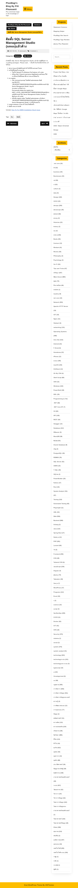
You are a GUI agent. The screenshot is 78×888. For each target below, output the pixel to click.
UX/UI (56, 201)
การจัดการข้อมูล (59, 693)
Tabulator (57, 579)
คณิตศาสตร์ (57, 718)
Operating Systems (60, 331)
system (56, 647)
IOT (55, 314)
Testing (56, 499)
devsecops (57, 209)
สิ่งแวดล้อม (57, 285)
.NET (55, 403)
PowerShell (57, 390)
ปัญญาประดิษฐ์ (58, 768)
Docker (56, 621)
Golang (56, 524)
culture (56, 188)
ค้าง (12, 117)
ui (54, 672)
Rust (55, 487)
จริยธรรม (57, 731)
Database (37, 25)
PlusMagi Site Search (61, 35)
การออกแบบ (58, 710)
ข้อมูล (55, 714)
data (55, 193)
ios (55, 230)
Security (56, 634)
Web (55, 516)
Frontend (57, 554)
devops (56, 205)
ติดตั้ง (18, 117)
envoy (56, 218)
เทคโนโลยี (57, 848)
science (56, 604)
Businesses (57, 176)
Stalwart (56, 323)
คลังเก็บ (56, 147)
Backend (56, 520)
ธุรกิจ (55, 747)
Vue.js (56, 583)
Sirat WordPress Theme (33, 885)
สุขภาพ (56, 831)
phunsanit (23, 51)
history (56, 226)
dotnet (56, 214)
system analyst (59, 651)
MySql (56, 440)
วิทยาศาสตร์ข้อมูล (59, 823)
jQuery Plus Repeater (61, 44)
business (57, 172)
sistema (56, 638)
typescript (57, 668)
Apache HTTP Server (61, 306)
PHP (55, 541)
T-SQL (56, 470)
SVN (55, 630)
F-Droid (56, 348)
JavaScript (57, 566)
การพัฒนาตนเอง (59, 705)
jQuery (56, 575)
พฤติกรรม (57, 773)
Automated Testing (60, 503)
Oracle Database (59, 445)
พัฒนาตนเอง (58, 277)
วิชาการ (56, 794)
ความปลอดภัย (58, 726)
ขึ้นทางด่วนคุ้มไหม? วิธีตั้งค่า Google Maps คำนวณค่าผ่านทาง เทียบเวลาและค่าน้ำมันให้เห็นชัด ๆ (61, 93)
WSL (55, 394)
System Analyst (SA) (61, 491)
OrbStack (57, 369)
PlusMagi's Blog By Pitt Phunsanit (12, 6)
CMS (55, 134)
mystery (56, 294)
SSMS (56, 466)
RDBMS (56, 457)
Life (55, 235)
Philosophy (57, 256)
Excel (55, 596)
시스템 (56, 865)
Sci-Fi (56, 264)
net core (56, 298)
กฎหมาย (56, 684)
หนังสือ (56, 835)
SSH (55, 381)
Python (56, 483)
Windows (57, 386)
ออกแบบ (56, 844)
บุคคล (55, 752)
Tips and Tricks (59, 268)
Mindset (56, 247)
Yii (54, 549)
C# (54, 411)
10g (55, 449)
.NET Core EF (58, 407)
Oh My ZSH (57, 373)
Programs (57, 592)
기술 (55, 856)
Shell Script (57, 377)
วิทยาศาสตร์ (58, 819)
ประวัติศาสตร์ (58, 764)
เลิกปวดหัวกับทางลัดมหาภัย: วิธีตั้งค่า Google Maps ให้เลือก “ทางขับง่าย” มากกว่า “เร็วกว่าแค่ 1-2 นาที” (62, 113)
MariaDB (56, 436)
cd (54, 180)
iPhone (56, 356)
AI (54, 167)
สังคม (55, 827)
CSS (55, 558)
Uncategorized (59, 676)
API (55, 415)
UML (55, 512)
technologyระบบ (59, 659)
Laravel (56, 545)
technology (57, 655)
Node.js (56, 537)
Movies (56, 251)
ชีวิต (55, 739)
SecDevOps (58, 613)
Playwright (57, 507)
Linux (55, 360)
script (55, 609)
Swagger (57, 424)
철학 (55, 869)
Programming (58, 399)
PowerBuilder (58, 478)
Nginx (55, 319)
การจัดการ (57, 689)
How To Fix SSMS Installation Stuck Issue (26, 110)
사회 (55, 861)
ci (54, 184)
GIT (55, 625)
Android (56, 344)
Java (55, 528)
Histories (57, 222)
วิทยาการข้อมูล (58, 802)
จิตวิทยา (56, 735)
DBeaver (56, 432)
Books (56, 239)
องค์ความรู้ (57, 840)
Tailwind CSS (58, 562)
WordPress (57, 587)
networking (57, 327)
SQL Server (11, 28)
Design (56, 197)
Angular (56, 570)
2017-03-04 (12, 51)
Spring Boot (58, 533)
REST (55, 419)
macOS (56, 365)
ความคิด (56, 722)
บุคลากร (56, 756)
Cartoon (56, 243)
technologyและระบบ (60, 663)
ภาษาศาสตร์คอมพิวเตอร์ (62, 777)
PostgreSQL (58, 453)
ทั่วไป (55, 743)
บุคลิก (55, 760)
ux (54, 680)
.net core (57, 163)
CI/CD (56, 617)
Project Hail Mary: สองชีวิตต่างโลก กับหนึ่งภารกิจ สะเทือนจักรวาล (61, 76)
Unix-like (57, 340)
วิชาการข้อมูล (58, 798)
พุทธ (55, 281)
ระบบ (55, 785)
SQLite (56, 474)
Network (56, 302)
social (56, 642)
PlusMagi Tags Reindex (62, 39)
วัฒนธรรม (57, 789)
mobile (56, 289)
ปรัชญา (56, 272)
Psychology (57, 260)
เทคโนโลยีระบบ (59, 852)
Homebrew (57, 352)
